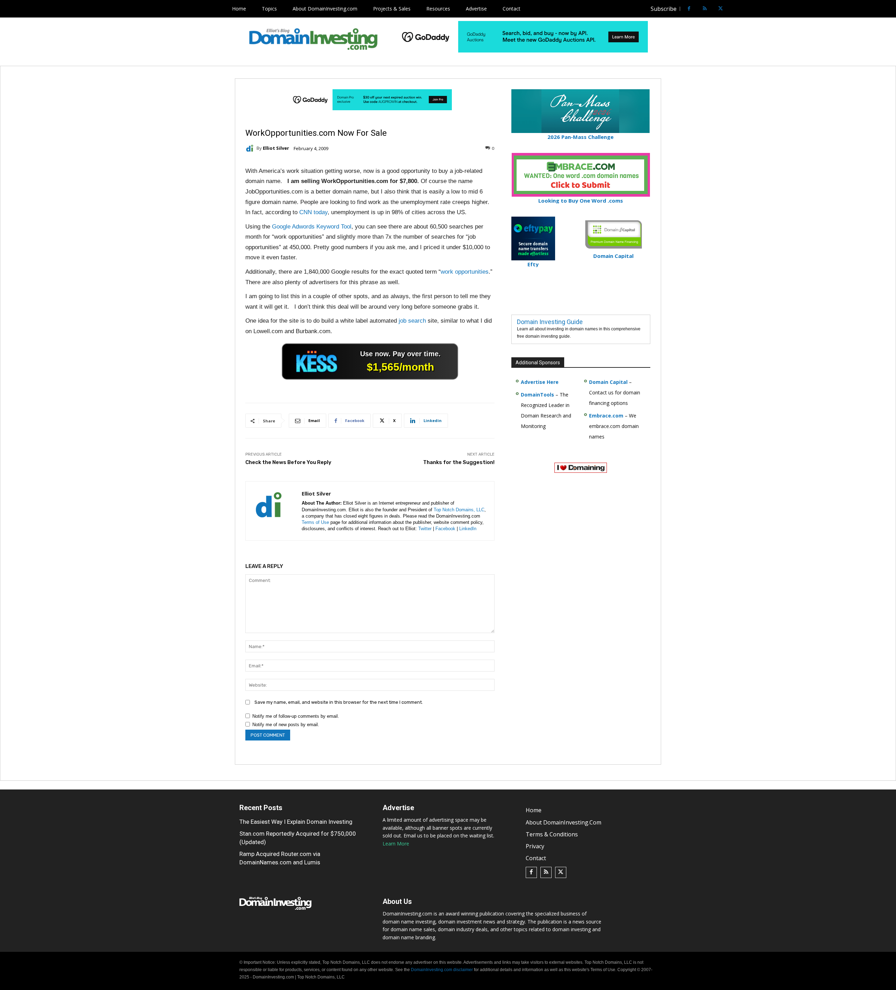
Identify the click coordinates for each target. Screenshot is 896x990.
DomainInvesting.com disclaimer (442, 969)
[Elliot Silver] (251, 148)
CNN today (313, 212)
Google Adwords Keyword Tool (311, 226)
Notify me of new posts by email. (285, 724)
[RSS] (705, 9)
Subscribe (664, 9)
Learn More (396, 843)
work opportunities (465, 271)
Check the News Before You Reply (288, 462)
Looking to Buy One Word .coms (580, 200)
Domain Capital (608, 382)
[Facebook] (689, 9)
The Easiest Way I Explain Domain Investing (295, 821)
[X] (720, 9)
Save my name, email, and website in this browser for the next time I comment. (338, 702)
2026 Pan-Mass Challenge (580, 136)
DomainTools (537, 394)
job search (412, 320)
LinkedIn (467, 528)
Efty (533, 264)
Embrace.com (606, 415)
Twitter (425, 528)
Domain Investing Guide (550, 321)
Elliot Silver (276, 148)
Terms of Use (315, 522)
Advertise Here (540, 382)
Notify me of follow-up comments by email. (295, 716)
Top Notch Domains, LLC (459, 509)
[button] (734, 9)
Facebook (445, 528)
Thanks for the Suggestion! (459, 462)
